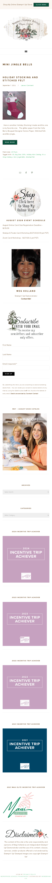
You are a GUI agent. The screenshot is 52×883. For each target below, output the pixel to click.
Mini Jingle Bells (19, 157)
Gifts (24, 154)
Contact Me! (26, 299)
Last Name (7, 354)
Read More (10, 142)
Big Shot (18, 154)
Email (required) (10, 364)
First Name (7, 345)
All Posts (14, 152)
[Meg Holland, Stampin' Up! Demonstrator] (26, 39)
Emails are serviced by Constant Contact (24, 393)
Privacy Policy (29, 874)
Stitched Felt (30, 157)
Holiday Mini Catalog (34, 154)
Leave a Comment (27, 85)
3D (13, 154)
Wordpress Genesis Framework (14, 876)
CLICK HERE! (41, 5)
